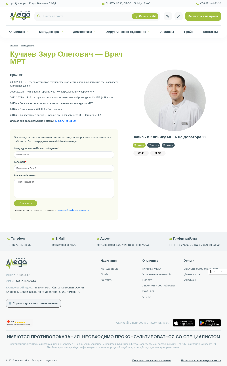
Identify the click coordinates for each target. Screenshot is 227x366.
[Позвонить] (168, 16)
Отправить (25, 203)
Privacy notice (218, 272)
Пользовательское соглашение (151, 360)
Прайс (188, 31)
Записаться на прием (203, 16)
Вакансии (148, 291)
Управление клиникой (156, 274)
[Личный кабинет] (178, 16)
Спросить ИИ (147, 16)
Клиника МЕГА (151, 268)
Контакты (210, 31)
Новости (147, 280)
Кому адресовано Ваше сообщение (36, 148)
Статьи (146, 296)
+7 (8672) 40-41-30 (65, 121)
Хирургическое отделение (126, 31)
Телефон (19, 162)
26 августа (139, 145)
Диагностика (82, 31)
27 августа (153, 145)
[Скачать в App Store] (184, 323)
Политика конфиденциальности (201, 360)
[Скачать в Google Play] (210, 323)
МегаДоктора (49, 31)
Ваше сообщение (24, 175)
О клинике (17, 31)
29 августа (168, 145)
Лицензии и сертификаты (158, 285)
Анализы (167, 31)
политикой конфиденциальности (73, 210)
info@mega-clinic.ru (64, 244)
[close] (225, 271)
